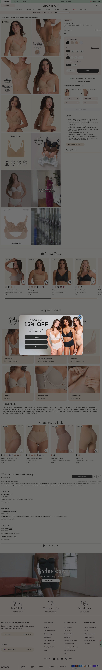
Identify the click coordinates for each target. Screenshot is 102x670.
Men (36, 342)
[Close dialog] (80, 317)
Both (36, 347)
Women (36, 337)
